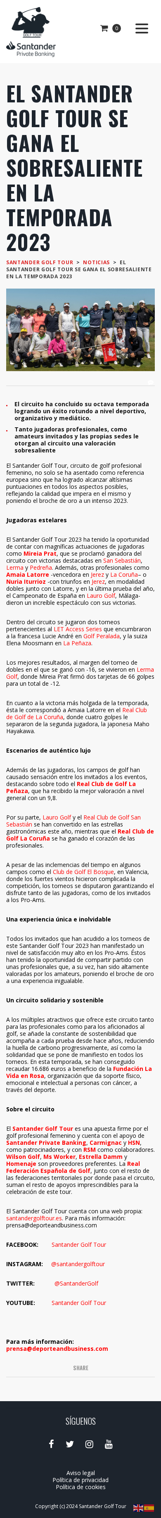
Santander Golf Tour (79, 1244)
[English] (138, 1507)
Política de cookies (81, 1486)
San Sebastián (122, 560)
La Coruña (124, 574)
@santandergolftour (78, 1264)
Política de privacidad (80, 1479)
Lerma (15, 567)
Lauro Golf (101, 595)
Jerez (97, 574)
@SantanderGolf (76, 1283)
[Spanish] (149, 1507)
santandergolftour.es (34, 1218)
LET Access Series (78, 629)
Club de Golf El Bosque (83, 872)
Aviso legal (80, 1472)
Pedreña (41, 567)
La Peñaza (77, 643)
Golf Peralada (101, 636)
